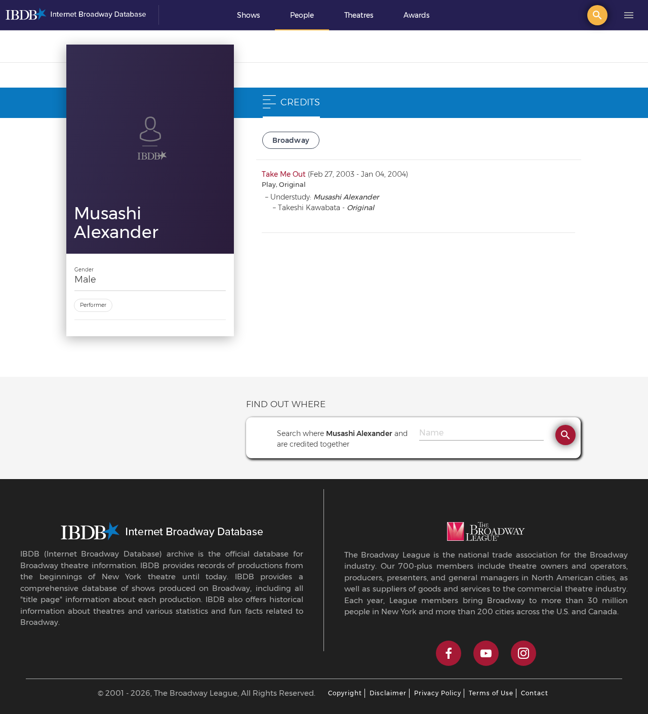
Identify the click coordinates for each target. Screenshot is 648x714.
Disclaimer (388, 693)
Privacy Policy (437, 693)
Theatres (358, 15)
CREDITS (300, 102)
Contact (534, 693)
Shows (248, 15)
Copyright (345, 693)
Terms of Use (491, 693)
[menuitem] (248, 15)
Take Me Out (284, 174)
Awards (416, 15)
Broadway (291, 140)
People (302, 15)
